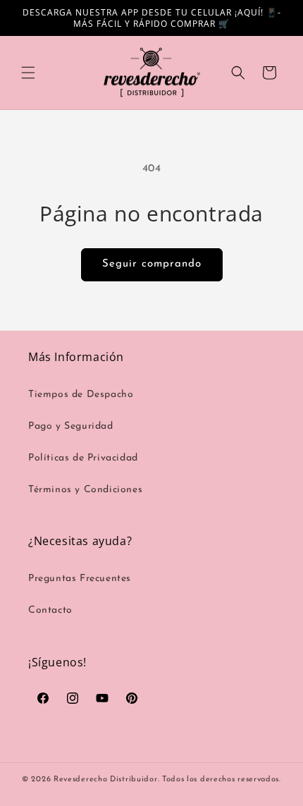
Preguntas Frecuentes (79, 578)
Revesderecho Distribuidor (106, 779)
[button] (28, 72)
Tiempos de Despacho (80, 394)
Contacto (50, 610)
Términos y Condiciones (85, 489)
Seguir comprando (152, 264)
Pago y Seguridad (70, 426)
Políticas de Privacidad (83, 458)
